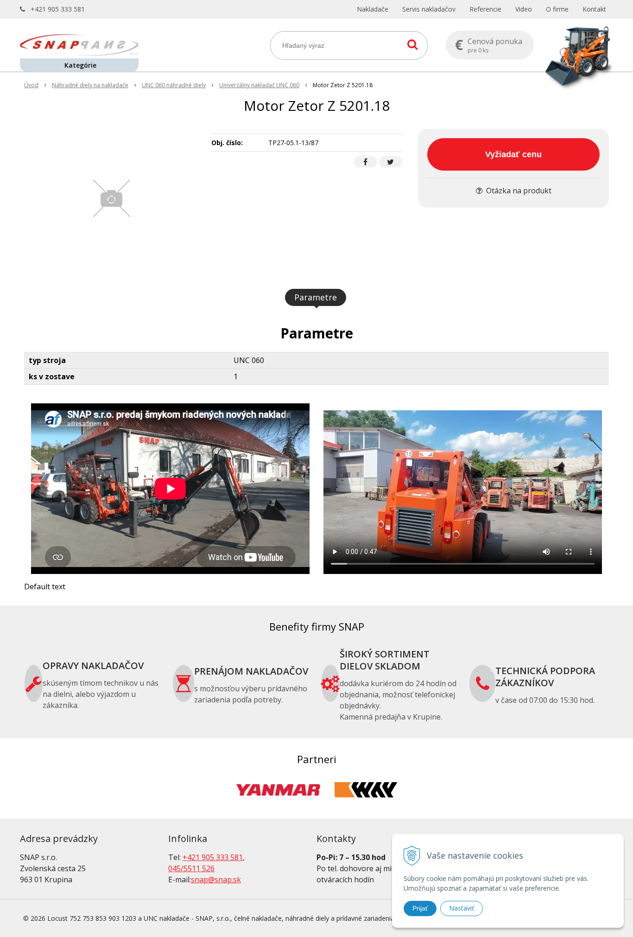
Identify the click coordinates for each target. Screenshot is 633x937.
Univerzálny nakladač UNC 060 (259, 85)
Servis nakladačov (429, 9)
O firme (557, 9)
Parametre (315, 297)
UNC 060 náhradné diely (174, 85)
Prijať (420, 908)
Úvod (31, 85)
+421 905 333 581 (58, 9)
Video (523, 9)
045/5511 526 (191, 868)
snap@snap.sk (216, 879)
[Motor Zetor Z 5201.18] (112, 198)
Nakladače (372, 9)
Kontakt (594, 9)
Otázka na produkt (517, 190)
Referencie (485, 9)
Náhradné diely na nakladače (90, 85)
